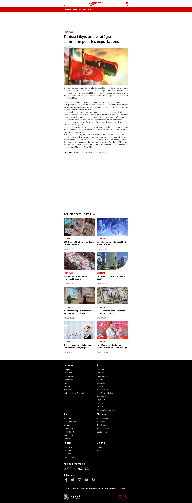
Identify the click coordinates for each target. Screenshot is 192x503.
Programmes (69, 376)
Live (65, 383)
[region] (96, 20)
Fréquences (68, 379)
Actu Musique (102, 418)
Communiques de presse (107, 410)
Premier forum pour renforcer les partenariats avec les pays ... (79, 312)
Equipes (67, 369)
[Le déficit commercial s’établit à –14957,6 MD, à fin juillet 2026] (112, 227)
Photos (100, 447)
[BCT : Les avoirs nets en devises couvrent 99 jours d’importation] (79, 261)
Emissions (68, 373)
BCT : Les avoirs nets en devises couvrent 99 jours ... (77, 277)
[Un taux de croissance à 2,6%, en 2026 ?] (112, 261)
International (102, 376)
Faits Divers (102, 396)
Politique (100, 379)
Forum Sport (69, 432)
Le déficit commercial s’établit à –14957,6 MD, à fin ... (112, 243)
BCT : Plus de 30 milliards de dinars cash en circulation (79, 243)
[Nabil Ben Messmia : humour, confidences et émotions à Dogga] (112, 330)
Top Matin (76, 496)
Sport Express (69, 435)
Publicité (67, 389)
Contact (67, 386)
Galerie (67, 438)
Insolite (100, 406)
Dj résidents (102, 432)
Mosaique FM (102, 389)
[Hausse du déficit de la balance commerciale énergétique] (79, 330)
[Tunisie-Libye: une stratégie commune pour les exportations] (96, 66)
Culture (100, 386)
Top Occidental (103, 428)
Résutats (67, 425)
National (100, 369)
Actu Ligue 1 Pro (70, 421)
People (100, 403)
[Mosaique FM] (96, 3)
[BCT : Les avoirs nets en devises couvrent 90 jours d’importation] (112, 295)
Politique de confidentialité (75, 393)
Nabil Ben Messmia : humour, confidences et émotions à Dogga (112, 346)
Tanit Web (121, 488)
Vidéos (99, 450)
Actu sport (68, 418)
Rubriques (68, 450)
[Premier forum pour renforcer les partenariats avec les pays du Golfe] (79, 295)
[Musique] (66, 497)
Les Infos (67, 453)
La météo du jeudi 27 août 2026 (77, 9)
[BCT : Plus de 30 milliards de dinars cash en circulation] (79, 227)
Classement (68, 428)
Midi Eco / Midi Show (105, 393)
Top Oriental (102, 425)
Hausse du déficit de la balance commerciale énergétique (77, 346)
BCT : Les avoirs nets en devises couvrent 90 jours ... (111, 312)
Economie (68, 32)
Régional (100, 373)
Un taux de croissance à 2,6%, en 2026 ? (111, 277)
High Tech (101, 400)
